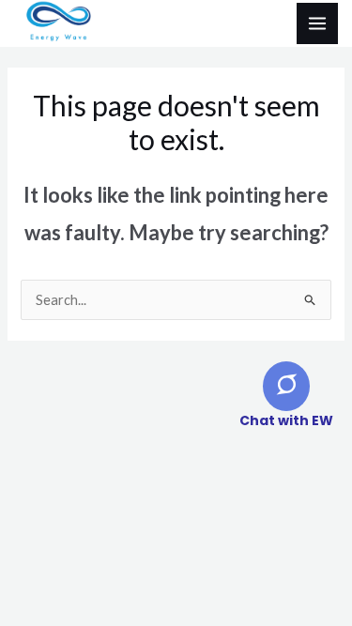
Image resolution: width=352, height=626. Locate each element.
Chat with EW (286, 420)
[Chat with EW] (286, 386)
